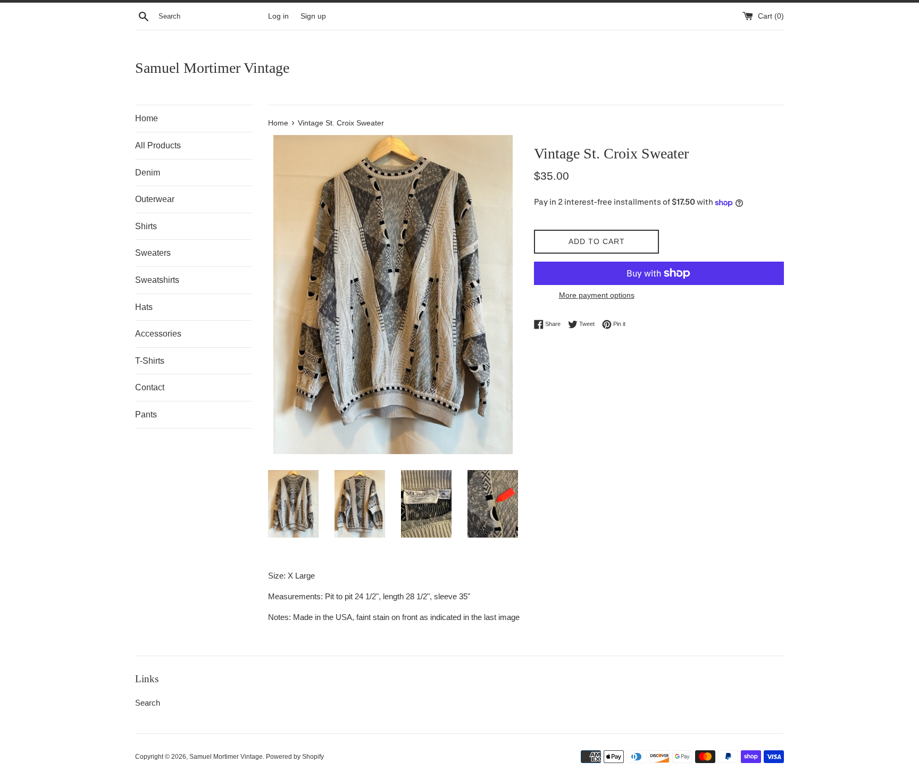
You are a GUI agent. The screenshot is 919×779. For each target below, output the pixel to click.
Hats (144, 307)
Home (146, 118)
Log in (278, 16)
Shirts (146, 226)
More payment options (596, 295)
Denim (147, 172)
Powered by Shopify (295, 756)
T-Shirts (149, 360)
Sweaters (153, 252)
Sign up (313, 16)
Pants (146, 414)
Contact (149, 387)
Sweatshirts (157, 279)
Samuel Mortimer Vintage (212, 68)
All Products (158, 145)
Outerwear (154, 199)
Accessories (158, 333)
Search (147, 702)
